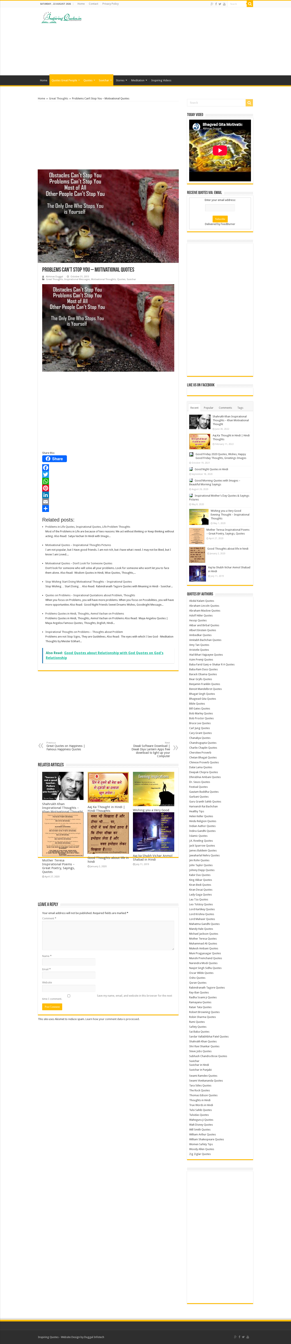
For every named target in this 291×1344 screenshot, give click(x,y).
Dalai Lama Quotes (200, 767)
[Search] (250, 4)
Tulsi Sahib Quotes (200, 1110)
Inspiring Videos (161, 80)
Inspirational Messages (77, 279)
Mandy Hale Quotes (201, 928)
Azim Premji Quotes (201, 659)
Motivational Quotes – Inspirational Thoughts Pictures (78, 545)
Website (47, 982)
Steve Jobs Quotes (200, 1051)
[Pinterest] (108, 488)
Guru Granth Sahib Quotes (205, 801)
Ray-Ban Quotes (199, 992)
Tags (240, 407)
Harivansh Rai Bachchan (203, 806)
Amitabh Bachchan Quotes (205, 640)
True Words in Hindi (201, 1105)
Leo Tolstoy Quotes (201, 904)
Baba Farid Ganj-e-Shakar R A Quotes (212, 664)
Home (81, 3)
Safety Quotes (197, 1026)
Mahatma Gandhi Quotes (204, 924)
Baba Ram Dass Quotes (203, 669)
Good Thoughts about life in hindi (227, 548)
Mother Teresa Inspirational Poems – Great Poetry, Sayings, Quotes (58, 866)
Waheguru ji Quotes (201, 1119)
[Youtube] (224, 4)
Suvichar (104, 80)
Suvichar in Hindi (199, 1064)
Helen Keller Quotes (201, 816)
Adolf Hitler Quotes (201, 615)
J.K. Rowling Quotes (201, 840)
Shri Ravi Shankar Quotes (204, 1046)
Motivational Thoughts (103, 279)
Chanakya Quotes (199, 737)
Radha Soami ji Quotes (203, 997)
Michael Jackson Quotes (203, 933)
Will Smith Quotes (199, 1129)
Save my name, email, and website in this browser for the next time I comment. (107, 997)
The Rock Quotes (199, 1090)
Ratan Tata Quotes (200, 1007)
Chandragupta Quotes (202, 742)
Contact (93, 3)
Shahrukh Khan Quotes (203, 1041)
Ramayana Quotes (200, 1002)
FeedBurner (228, 224)
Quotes (88, 80)
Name (47, 956)
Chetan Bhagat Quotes (203, 757)
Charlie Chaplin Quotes (203, 747)
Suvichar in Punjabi (200, 1069)
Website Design (70, 1337)
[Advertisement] (172, 41)
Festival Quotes (198, 786)
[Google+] (212, 4)
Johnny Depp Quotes (202, 870)
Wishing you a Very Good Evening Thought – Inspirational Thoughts (230, 514)
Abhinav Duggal (54, 276)
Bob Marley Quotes (201, 713)
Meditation (137, 80)
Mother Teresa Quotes (203, 938)
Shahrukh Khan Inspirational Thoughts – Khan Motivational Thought (62, 808)
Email (46, 969)
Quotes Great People (64, 80)
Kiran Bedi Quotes (200, 884)
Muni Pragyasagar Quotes (205, 953)
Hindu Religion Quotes (202, 821)
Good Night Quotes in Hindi (211, 469)
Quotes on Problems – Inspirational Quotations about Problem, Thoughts (90, 595)
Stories (120, 80)
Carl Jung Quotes (199, 728)
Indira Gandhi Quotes (202, 830)
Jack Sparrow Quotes (202, 845)
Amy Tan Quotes (199, 644)
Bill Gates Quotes (199, 708)
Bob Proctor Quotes (201, 718)
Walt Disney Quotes (201, 1124)
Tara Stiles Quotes (200, 1085)
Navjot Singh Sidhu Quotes (205, 968)
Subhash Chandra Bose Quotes (208, 1056)
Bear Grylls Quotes (200, 679)
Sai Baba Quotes (199, 1031)
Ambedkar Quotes (200, 635)
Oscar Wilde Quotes (201, 972)
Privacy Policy (110, 3)
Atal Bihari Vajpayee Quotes (206, 654)
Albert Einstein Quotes (202, 630)
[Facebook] (216, 4)
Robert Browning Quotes (204, 1012)
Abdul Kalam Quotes (201, 600)
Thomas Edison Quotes (203, 1095)
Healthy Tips (196, 811)
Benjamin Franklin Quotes (204, 684)
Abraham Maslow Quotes (204, 610)
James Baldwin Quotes (203, 850)
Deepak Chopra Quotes (203, 772)
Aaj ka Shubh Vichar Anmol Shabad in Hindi (152, 857)
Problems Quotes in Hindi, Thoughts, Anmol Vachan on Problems (84, 613)
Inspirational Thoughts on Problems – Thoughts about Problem (84, 631)
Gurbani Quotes (199, 796)
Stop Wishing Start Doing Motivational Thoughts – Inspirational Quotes (88, 581)
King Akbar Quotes (200, 879)
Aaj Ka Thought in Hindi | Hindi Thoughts (106, 809)
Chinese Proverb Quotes (204, 762)
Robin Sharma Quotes (202, 1017)
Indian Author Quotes (202, 826)
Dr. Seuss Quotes (199, 782)
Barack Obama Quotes (203, 674)
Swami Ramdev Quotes (203, 1075)
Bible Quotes (197, 703)
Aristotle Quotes (199, 649)
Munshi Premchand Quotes (205, 958)
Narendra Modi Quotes (203, 963)
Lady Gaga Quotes (200, 894)
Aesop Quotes (198, 620)
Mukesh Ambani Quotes (203, 948)
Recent (194, 407)
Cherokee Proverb (200, 752)
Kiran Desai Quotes (200, 889)
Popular (208, 407)
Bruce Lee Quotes (200, 723)
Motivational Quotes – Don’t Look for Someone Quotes (78, 563)
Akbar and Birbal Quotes (204, 625)
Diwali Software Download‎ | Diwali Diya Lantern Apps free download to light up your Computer (150, 749)
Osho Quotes (197, 977)
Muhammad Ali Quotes (203, 943)
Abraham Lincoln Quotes (204, 605)
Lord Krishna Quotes (201, 914)
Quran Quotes (197, 982)
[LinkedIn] (108, 494)
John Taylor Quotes (201, 865)
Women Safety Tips (201, 1144)
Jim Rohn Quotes (199, 860)
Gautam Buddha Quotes (204, 791)
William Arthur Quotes (202, 1134)
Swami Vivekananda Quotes (206, 1080)
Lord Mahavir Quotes (202, 919)
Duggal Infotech (94, 1337)
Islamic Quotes (198, 835)
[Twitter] (220, 4)
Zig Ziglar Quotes (200, 1154)
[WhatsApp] (108, 481)
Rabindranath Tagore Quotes (207, 987)
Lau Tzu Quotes (198, 899)
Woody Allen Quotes (201, 1149)
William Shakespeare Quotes (206, 1139)
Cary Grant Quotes (200, 733)
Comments (225, 407)
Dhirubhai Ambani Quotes (205, 777)
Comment (49, 918)
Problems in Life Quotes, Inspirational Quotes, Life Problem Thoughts (87, 526)
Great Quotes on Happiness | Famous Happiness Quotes (65, 746)
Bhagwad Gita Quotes (202, 698)
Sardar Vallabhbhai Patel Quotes (209, 1036)
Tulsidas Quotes (199, 1114)
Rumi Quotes (197, 1021)
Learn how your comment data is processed (112, 1019)
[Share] (108, 508)
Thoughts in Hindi (199, 1100)
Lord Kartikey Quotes (202, 909)
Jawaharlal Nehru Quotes (204, 855)
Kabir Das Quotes (199, 875)
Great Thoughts (58, 98)
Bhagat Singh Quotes (202, 693)
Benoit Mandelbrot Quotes (205, 689)
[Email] (108, 501)
